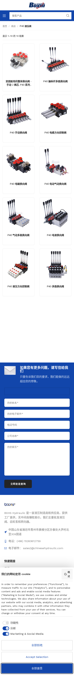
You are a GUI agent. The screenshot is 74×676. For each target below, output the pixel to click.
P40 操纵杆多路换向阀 (55, 81)
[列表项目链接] (37, 541)
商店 (13, 26)
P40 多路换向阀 (55, 286)
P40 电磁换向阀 (18, 183)
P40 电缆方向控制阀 (55, 132)
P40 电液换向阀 (55, 235)
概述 (69, 574)
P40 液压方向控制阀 (18, 286)
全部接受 (37, 668)
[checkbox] (10, 623)
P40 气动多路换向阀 (18, 235)
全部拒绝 (37, 645)
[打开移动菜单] (4, 15)
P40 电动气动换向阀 (55, 183)
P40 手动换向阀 (18, 132)
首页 (5, 26)
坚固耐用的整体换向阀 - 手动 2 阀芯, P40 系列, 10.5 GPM (18, 85)
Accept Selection (37, 657)
